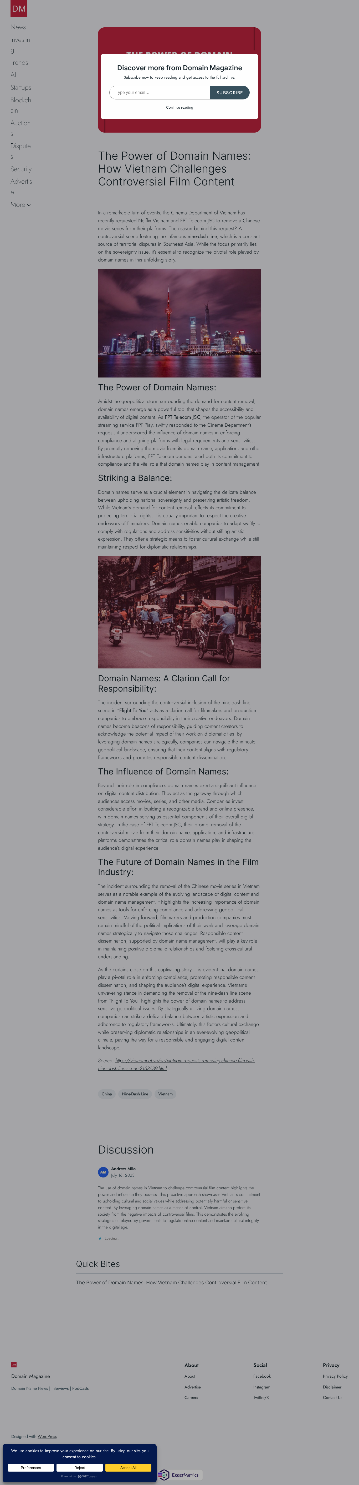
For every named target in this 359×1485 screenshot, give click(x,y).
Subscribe (230, 92)
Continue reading (179, 107)
